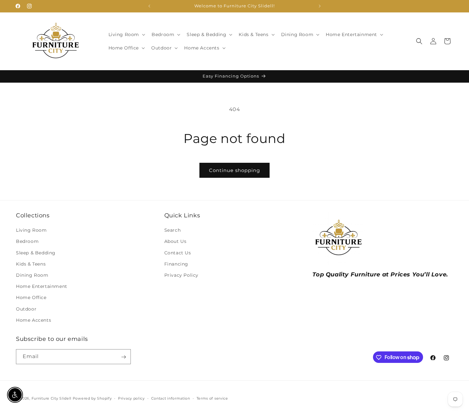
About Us (175, 241)
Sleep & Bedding (36, 253)
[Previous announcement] (149, 6)
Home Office (31, 298)
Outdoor (26, 309)
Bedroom (27, 241)
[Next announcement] (320, 6)
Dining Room (32, 275)
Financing (176, 264)
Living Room (31, 230)
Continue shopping (234, 170)
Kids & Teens (31, 264)
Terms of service (212, 398)
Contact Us (177, 253)
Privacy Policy (181, 275)
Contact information (170, 398)
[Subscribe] (123, 356)
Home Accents (33, 320)
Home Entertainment (41, 286)
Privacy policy (131, 398)
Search (172, 230)
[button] (126, 34)
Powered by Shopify (92, 398)
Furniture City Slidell (51, 398)
